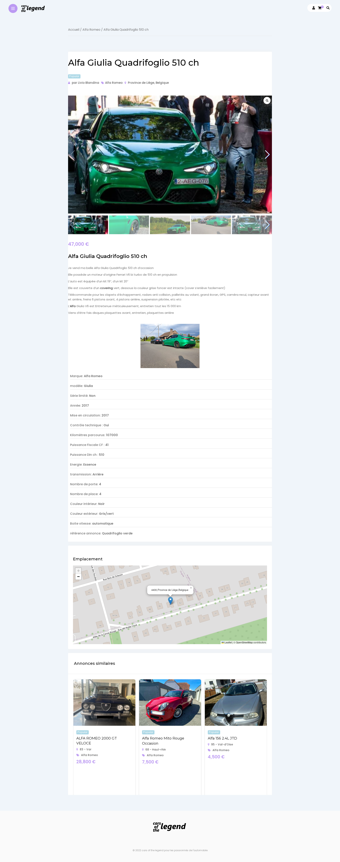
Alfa (73, 306)
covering (106, 288)
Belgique (162, 83)
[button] (267, 154)
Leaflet (228, 642)
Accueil (73, 29)
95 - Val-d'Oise (222, 744)
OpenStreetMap (244, 642)
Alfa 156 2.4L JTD (222, 738)
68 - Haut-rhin (155, 749)
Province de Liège (141, 83)
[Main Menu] (13, 8)
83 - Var (85, 749)
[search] (328, 7)
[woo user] (313, 7)
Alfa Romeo (91, 29)
